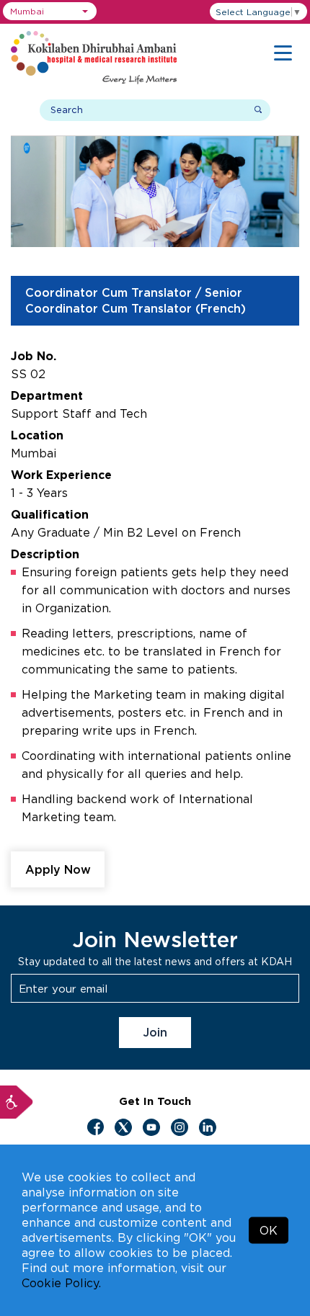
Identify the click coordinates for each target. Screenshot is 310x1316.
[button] (50, 11)
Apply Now (58, 869)
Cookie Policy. (61, 1282)
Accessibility (16, 1102)
